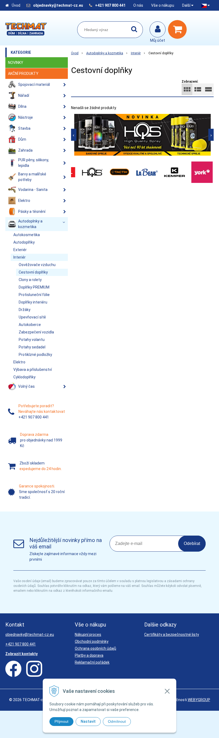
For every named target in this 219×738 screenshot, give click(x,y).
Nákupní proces (88, 634)
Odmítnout (117, 721)
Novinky (15, 62)
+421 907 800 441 (110, 5)
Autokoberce (30, 324)
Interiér (136, 53)
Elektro (24, 200)
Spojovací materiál (34, 84)
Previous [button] (73, 135)
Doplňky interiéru (33, 302)
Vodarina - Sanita (33, 189)
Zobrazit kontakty (21, 654)
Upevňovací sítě (32, 317)
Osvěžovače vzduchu (37, 265)
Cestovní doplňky (33, 272)
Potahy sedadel (32, 347)
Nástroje (25, 117)
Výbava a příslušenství (32, 369)
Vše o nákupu (162, 5)
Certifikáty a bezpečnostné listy (171, 634)
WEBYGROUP (199, 700)
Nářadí (23, 95)
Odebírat (192, 543)
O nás (138, 5)
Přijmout (61, 721)
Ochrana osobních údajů (95, 648)
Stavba (24, 128)
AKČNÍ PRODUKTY (23, 73)
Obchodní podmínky (91, 641)
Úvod (16, 5)
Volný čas (26, 386)
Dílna (22, 106)
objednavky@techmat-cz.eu (58, 5)
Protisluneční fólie (34, 295)
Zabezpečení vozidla (36, 332)
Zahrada (25, 150)
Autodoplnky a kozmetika (104, 53)
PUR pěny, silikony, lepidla (33, 163)
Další (186, 5)
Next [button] (211, 135)
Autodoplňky (24, 242)
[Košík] (178, 29)
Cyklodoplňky (24, 377)
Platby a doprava (89, 655)
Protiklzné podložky (35, 354)
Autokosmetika (26, 235)
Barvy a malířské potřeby (32, 177)
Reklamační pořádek (92, 662)
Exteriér (20, 250)
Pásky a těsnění (31, 211)
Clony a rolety (30, 280)
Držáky (24, 310)
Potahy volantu (32, 339)
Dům (22, 139)
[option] (142, 135)
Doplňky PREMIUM (34, 287)
